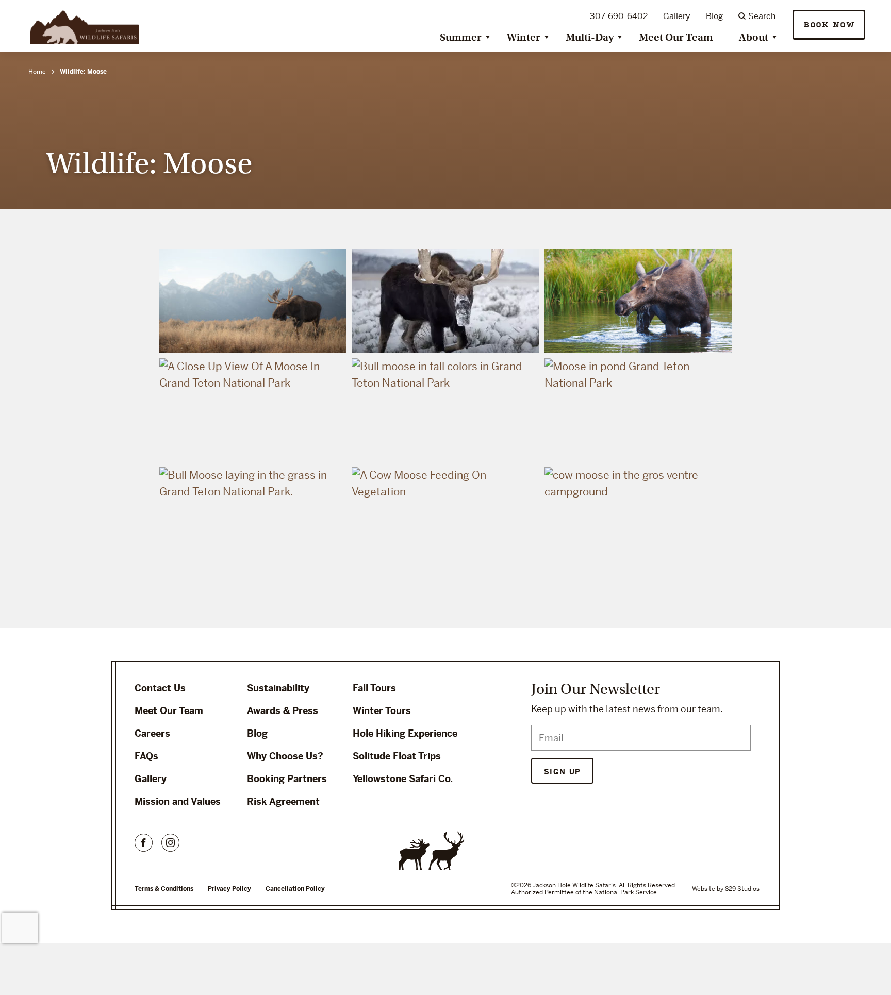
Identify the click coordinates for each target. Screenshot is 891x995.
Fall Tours (374, 688)
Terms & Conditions (164, 889)
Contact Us (160, 688)
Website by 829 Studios (726, 889)
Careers (152, 733)
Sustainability (278, 688)
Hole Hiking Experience (405, 733)
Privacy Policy (229, 889)
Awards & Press (282, 711)
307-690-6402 (619, 16)
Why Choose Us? (285, 756)
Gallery (676, 16)
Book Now (828, 25)
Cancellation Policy (295, 889)
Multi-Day (590, 37)
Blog (714, 16)
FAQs (146, 756)
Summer (461, 37)
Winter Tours (382, 711)
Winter (523, 37)
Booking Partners (287, 779)
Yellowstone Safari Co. (403, 779)
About (753, 37)
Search (762, 16)
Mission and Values (178, 801)
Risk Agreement (283, 801)
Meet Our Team (676, 37)
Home (37, 72)
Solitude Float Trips (397, 756)
